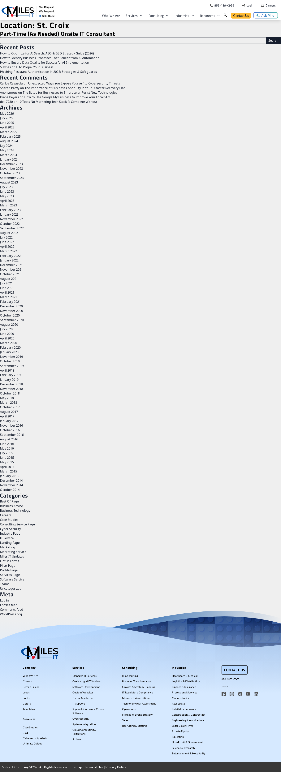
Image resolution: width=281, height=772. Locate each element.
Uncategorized (10, 588)
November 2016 (11, 425)
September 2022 (12, 228)
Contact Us (241, 16)
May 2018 (7, 398)
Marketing (7, 547)
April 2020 (7, 338)
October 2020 (10, 315)
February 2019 (10, 375)
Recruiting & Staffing (134, 725)
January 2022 (9, 260)
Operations (129, 709)
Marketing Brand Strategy (137, 714)
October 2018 (10, 393)
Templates (29, 709)
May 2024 (7, 150)
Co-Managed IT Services (86, 681)
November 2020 (11, 311)
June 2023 (7, 191)
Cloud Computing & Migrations (84, 731)
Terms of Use (93, 767)
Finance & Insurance (184, 686)
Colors (27, 703)
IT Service (7, 538)
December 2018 (11, 384)
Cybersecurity (80, 718)
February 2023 (10, 210)
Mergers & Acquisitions (136, 698)
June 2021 (7, 288)
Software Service (12, 579)
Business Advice (11, 506)
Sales (125, 720)
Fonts (26, 698)
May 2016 (7, 448)
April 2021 (7, 292)
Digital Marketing (82, 698)
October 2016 (10, 430)
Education (178, 736)
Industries (182, 15)
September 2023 (12, 178)
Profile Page (9, 570)
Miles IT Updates (12, 556)
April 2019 (7, 370)
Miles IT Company (15, 767)
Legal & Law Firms (182, 725)
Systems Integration (84, 724)
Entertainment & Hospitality (188, 753)
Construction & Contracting (188, 714)
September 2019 (12, 366)
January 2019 (9, 379)
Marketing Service (13, 552)
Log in (4, 600)
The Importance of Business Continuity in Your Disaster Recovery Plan (75, 88)
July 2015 (6, 453)
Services (132, 15)
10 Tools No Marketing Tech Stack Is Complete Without (57, 102)
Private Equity (180, 731)
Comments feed (11, 609)
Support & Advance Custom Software (88, 711)
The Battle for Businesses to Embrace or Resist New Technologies (70, 92)
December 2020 (11, 306)
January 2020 (9, 352)
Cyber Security (10, 529)
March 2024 (8, 155)
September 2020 (12, 320)
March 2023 (8, 205)
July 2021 (6, 283)
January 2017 (9, 421)
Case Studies (9, 520)
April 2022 (7, 246)
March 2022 (8, 251)
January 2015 (9, 476)
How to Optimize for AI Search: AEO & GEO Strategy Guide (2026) (47, 53)
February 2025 (10, 136)
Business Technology (15, 510)
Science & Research (183, 747)
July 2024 (6, 146)
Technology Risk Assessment (139, 703)
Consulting (156, 15)
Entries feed (8, 605)
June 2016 (7, 444)
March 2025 (8, 132)
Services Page (10, 575)
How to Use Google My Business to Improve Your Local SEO (67, 97)
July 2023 (6, 187)
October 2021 (10, 274)
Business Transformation (137, 681)
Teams (4, 584)
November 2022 (11, 219)
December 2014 (11, 480)
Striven (76, 739)
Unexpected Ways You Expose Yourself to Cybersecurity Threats (74, 83)
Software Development (86, 686)
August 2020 (9, 324)
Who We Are (111, 15)
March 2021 (8, 297)
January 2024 (9, 159)
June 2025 (7, 123)
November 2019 (11, 357)
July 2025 (6, 118)
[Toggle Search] (225, 15)
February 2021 (10, 302)
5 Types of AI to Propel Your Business (27, 67)
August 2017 (9, 412)
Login (225, 686)
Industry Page (10, 533)
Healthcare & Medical (185, 675)
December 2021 (11, 265)
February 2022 (10, 256)
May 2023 (7, 196)
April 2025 (7, 127)
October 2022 (10, 224)
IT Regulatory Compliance (137, 692)
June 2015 (7, 457)
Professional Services (184, 692)
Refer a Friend (31, 686)
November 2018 (11, 389)
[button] (265, 15)
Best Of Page (9, 501)
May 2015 (7, 462)
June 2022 (7, 242)
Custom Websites (82, 692)
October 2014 (10, 490)
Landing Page (10, 543)
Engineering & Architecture (188, 720)
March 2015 (8, 471)
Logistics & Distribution (186, 681)
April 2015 (7, 467)
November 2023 (11, 168)
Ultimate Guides (32, 743)
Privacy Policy (115, 767)
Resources (207, 15)
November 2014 (11, 485)
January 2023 (9, 214)
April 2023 (7, 201)
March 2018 (8, 402)
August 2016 (9, 439)
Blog (25, 732)
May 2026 (7, 113)
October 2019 (10, 361)
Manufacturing (181, 698)
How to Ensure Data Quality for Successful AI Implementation (44, 62)
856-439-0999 (230, 678)
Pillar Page (7, 565)
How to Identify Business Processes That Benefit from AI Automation (49, 58)
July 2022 (6, 237)
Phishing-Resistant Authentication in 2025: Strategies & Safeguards (48, 72)
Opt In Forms (9, 561)
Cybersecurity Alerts (35, 738)
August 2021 (9, 279)
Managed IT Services (84, 675)
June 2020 (7, 334)
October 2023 (10, 173)
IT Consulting (130, 675)
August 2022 (9, 233)
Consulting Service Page (17, 524)
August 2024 (9, 141)
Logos (26, 692)
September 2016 (12, 435)
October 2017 (10, 407)
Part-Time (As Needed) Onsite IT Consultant (57, 33)
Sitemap (76, 767)
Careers (5, 515)
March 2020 (8, 343)
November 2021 (11, 269)
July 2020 (6, 329)
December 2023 (11, 164)
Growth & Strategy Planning (138, 686)
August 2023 (9, 182)
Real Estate (178, 703)
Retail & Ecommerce (184, 709)
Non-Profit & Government (187, 742)
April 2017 (7, 416)
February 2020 (10, 347)
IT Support (78, 703)
